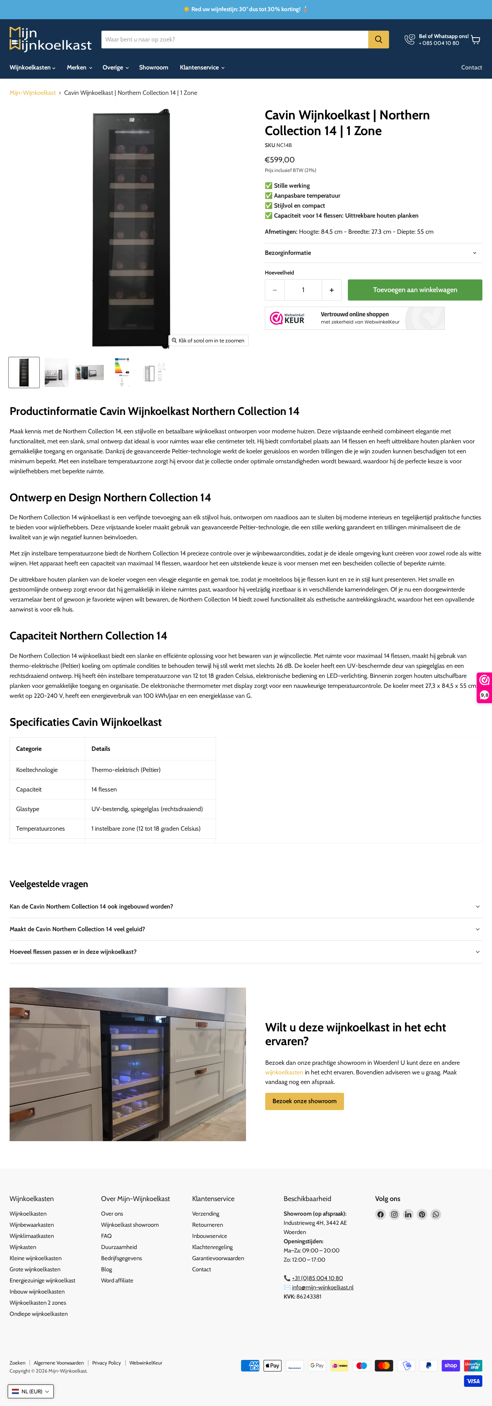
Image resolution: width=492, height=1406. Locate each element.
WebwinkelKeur (146, 1363)
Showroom (153, 67)
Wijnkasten (23, 1247)
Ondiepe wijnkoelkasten (39, 1313)
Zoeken (17, 1363)
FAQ (106, 1236)
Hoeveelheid (279, 272)
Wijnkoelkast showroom (130, 1224)
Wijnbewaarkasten (32, 1224)
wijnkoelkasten (284, 1072)
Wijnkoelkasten (31, 67)
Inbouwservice (209, 1236)
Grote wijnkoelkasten (35, 1269)
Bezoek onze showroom (305, 1101)
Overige (114, 67)
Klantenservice (200, 67)
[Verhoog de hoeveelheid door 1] (332, 290)
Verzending (205, 1213)
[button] (30, 1391)
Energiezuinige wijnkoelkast (42, 1280)
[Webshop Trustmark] (355, 319)
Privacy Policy (106, 1363)
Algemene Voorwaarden (59, 1363)
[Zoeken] (378, 39)
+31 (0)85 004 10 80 (317, 1278)
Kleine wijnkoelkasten (36, 1258)
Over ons (112, 1213)
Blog (106, 1269)
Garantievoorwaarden (218, 1258)
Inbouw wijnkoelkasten (37, 1291)
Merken (77, 67)
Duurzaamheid (119, 1247)
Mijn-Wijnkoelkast (33, 92)
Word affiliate (117, 1280)
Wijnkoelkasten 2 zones (38, 1302)
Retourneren (207, 1224)
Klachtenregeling (212, 1247)
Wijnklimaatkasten (32, 1236)
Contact (471, 67)
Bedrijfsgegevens (121, 1258)
